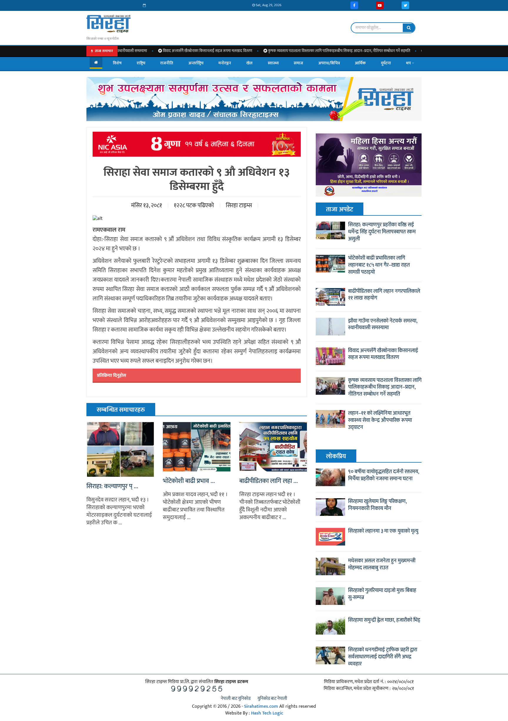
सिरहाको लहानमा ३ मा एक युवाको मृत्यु (383, 531)
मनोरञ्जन (224, 63)
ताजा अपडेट (339, 209)
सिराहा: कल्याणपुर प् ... (112, 486)
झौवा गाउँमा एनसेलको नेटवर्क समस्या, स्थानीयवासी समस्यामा (382, 324)
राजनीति (166, 63)
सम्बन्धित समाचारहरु (121, 409)
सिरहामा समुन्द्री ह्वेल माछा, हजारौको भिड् (384, 620)
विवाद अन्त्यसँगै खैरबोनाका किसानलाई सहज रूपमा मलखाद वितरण (183, 51)
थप (408, 63)
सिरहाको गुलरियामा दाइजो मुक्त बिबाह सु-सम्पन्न (382, 594)
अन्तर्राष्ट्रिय (195, 63)
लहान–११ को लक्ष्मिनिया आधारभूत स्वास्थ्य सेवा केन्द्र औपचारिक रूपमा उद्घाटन (380, 420)
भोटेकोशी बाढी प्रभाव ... (189, 481)
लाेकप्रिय (336, 456)
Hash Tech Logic (267, 713)
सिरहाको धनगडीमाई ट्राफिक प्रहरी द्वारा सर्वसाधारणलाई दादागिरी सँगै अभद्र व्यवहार (382, 656)
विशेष (117, 63)
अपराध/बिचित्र (329, 63)
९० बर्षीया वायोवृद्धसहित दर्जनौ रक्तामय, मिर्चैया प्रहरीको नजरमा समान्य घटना (383, 475)
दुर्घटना (386, 63)
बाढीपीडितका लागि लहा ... (268, 481)
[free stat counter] (196, 688)
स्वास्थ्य (273, 63)
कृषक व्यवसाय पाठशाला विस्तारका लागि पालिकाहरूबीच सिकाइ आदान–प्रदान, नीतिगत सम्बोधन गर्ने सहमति (315, 51)
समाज (298, 63)
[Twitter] (405, 5)
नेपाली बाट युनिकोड (235, 698)
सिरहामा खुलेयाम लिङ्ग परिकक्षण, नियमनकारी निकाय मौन (377, 505)
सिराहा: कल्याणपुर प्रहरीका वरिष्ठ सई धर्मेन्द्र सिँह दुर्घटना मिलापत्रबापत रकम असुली (382, 231)
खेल (249, 63)
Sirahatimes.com (261, 706)
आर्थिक (360, 63)
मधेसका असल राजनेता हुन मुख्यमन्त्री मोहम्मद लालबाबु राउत (381, 564)
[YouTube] (380, 5)
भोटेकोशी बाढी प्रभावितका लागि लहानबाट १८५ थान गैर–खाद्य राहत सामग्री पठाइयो (379, 265)
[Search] (409, 28)
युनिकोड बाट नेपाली (272, 698)
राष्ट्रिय (141, 63)
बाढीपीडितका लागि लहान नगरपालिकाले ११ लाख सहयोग (384, 295)
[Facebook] (354, 5)
